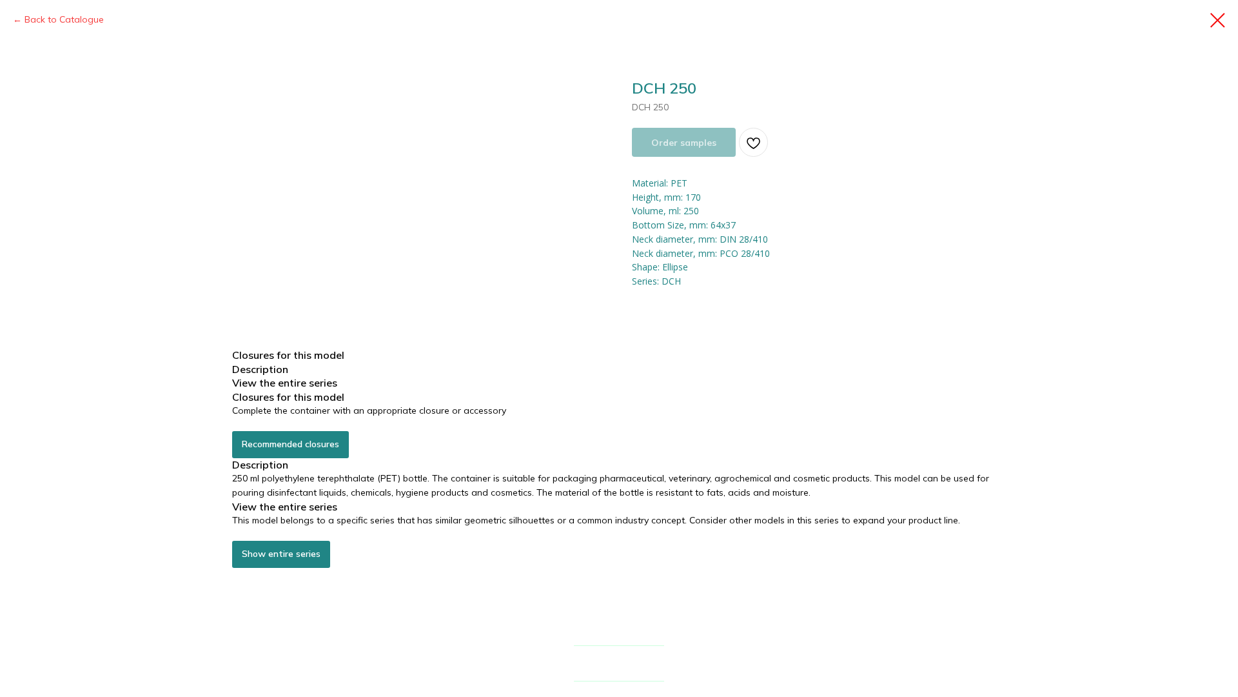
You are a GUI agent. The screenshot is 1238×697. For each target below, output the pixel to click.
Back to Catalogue (64, 19)
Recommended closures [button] (290, 444)
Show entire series (281, 554)
